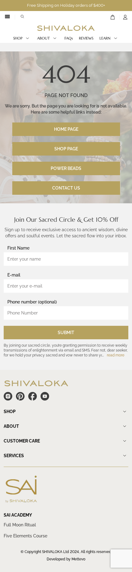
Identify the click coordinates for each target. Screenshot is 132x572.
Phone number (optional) (32, 301)
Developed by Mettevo (66, 559)
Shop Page (66, 148)
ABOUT (43, 38)
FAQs (68, 38)
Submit (66, 332)
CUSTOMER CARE (22, 440)
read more (115, 355)
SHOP (17, 38)
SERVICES (14, 455)
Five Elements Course (25, 535)
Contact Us (66, 188)
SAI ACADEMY (18, 515)
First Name (18, 248)
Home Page (66, 129)
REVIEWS (86, 38)
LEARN (105, 38)
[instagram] (8, 396)
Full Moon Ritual (20, 524)
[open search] (22, 17)
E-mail (13, 275)
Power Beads (66, 168)
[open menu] (7, 17)
